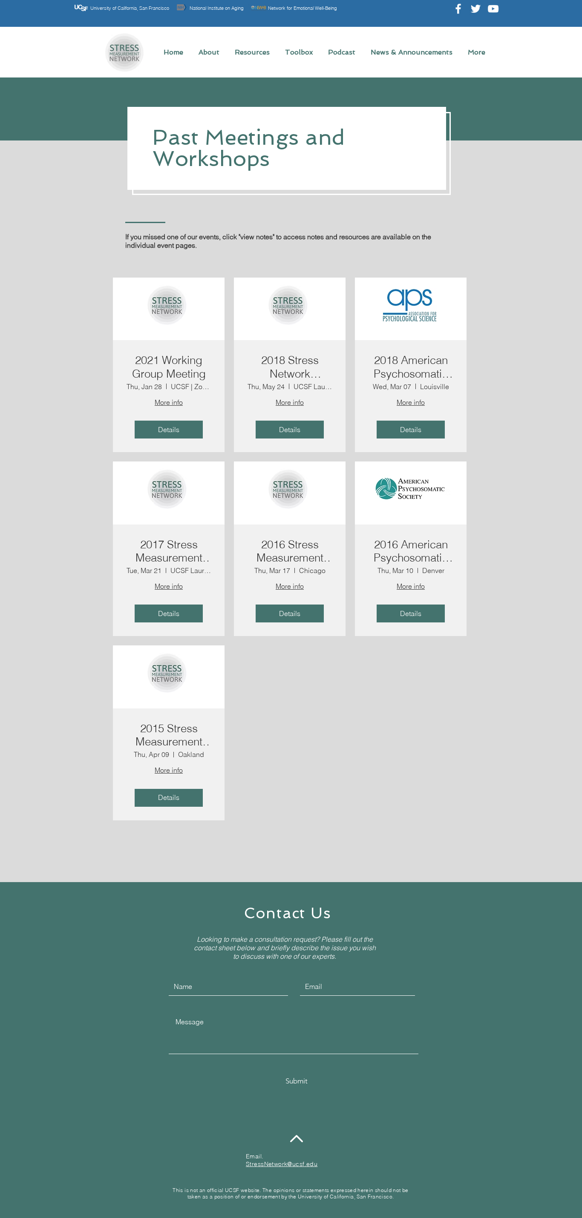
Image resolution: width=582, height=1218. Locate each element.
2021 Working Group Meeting (169, 367)
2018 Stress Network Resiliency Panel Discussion (290, 367)
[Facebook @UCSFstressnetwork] (458, 8)
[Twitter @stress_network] (475, 8)
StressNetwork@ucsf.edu (281, 1164)
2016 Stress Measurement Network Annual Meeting (289, 551)
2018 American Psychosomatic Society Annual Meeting (411, 367)
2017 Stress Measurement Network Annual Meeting (168, 551)
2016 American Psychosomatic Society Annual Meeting (411, 551)
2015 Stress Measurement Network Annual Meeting (168, 735)
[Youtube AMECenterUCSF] (493, 8)
